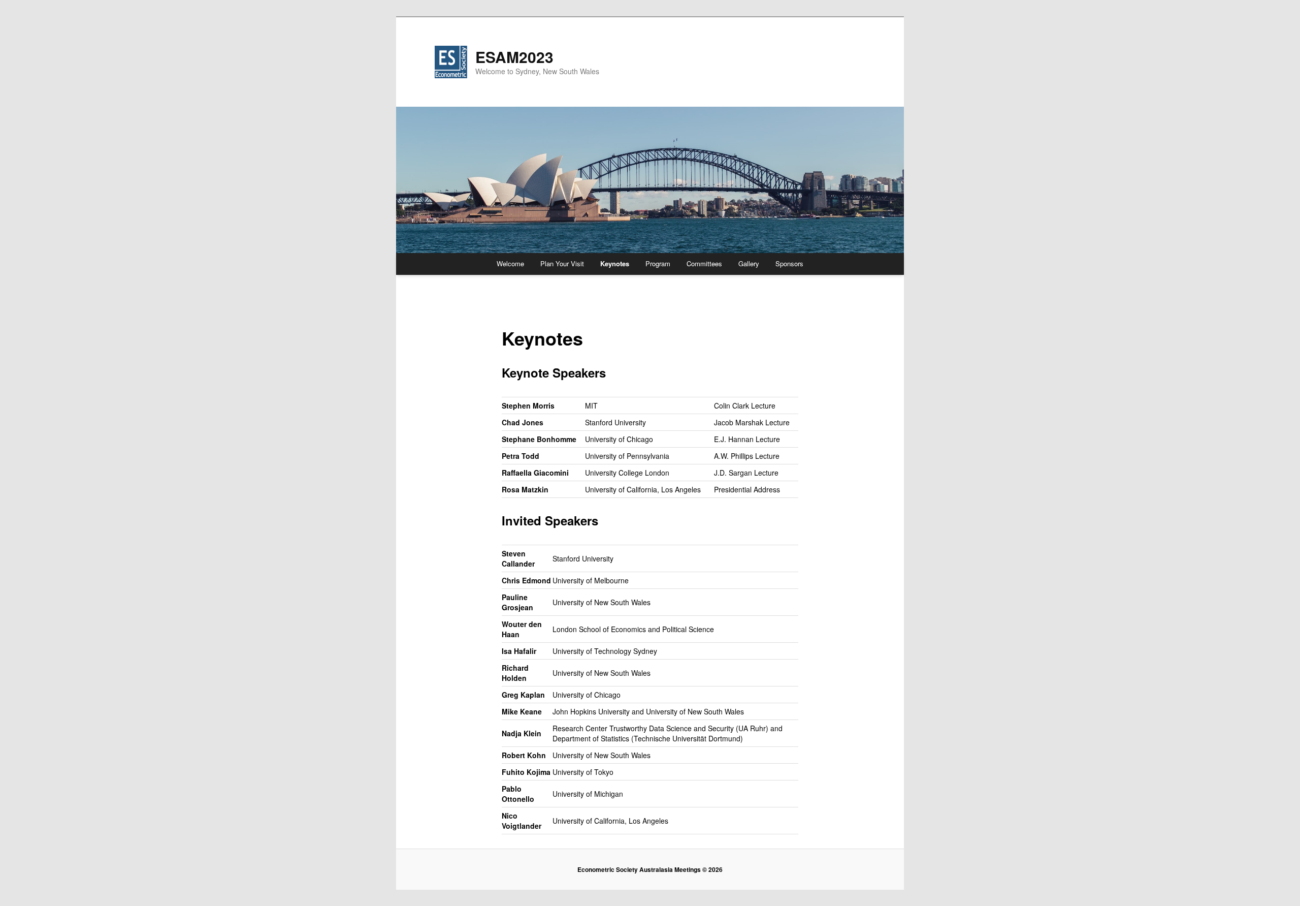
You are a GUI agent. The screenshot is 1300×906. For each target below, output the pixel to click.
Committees (704, 263)
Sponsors (789, 263)
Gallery (748, 263)
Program (657, 263)
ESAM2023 (514, 57)
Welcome (510, 263)
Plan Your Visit (562, 263)
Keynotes (614, 263)
